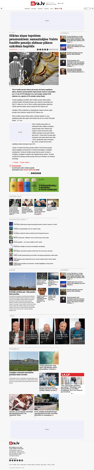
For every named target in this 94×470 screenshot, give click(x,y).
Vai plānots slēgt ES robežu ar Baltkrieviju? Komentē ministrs (31, 233)
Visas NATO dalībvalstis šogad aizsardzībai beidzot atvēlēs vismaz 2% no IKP (35, 224)
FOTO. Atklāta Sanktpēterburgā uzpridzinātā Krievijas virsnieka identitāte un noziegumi (46, 413)
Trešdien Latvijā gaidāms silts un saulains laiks (27, 229)
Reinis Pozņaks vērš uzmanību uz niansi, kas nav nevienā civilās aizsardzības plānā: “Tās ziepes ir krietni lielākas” (75, 63)
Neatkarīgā (27, 8)
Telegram (25, 170)
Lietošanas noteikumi (31, 464)
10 (40, 214)
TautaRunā (40, 8)
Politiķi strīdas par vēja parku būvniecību (22, 293)
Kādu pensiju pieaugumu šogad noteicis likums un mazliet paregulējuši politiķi (27, 210)
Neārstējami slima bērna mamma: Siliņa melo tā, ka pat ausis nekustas (33, 251)
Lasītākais (64, 33)
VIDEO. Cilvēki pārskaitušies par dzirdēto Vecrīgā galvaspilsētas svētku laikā (36, 255)
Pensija (15, 162)
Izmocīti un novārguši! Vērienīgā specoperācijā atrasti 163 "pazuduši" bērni (21, 413)
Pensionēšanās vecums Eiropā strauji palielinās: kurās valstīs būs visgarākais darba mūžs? (14, 211)
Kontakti (53, 464)
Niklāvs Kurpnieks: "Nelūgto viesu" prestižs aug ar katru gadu (31, 237)
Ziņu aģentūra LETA (13, 49)
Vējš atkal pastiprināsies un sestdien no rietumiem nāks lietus (53, 283)
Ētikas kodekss (44, 464)
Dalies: (28, 173)
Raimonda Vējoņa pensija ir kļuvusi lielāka (52, 209)
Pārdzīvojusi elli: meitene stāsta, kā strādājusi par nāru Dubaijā (76, 46)
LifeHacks (46, 8)
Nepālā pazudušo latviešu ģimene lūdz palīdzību (75, 53)
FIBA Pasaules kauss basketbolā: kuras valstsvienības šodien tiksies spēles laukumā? (35, 259)
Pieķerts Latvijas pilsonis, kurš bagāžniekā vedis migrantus (42, 282)
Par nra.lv (11, 464)
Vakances (49, 464)
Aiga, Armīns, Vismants (51, 4)
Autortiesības (38, 464)
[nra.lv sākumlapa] (38, 3)
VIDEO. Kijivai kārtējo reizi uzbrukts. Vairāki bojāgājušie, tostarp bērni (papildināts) (33, 264)
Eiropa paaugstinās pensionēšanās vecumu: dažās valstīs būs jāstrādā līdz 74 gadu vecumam (39, 211)
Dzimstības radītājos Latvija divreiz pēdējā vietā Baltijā (29, 246)
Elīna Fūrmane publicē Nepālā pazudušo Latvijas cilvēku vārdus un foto (48, 388)
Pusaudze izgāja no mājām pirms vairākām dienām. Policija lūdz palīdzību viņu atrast (42, 299)
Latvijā (13, 32)
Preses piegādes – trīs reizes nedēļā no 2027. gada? (28, 242)
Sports (51, 8)
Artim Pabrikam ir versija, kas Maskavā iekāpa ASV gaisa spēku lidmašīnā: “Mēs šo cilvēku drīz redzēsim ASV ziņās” (76, 39)
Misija (18, 464)
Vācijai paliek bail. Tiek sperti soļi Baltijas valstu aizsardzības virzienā (48, 367)
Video (12, 316)
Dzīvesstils (33, 8)
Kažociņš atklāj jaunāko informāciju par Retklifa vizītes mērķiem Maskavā (75, 70)
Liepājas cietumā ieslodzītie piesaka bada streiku (21, 373)
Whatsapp (33, 170)
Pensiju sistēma (24, 162)
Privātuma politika (23, 464)
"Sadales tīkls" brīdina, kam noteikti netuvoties (52, 297)
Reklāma (14, 464)
